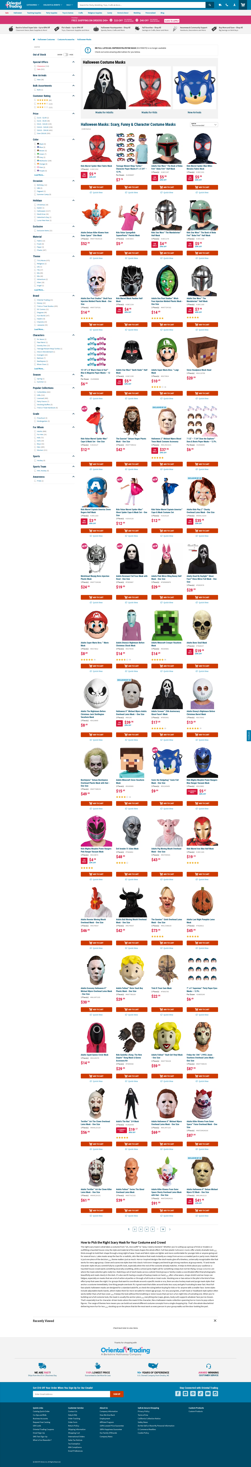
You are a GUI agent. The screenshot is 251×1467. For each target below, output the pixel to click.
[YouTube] (208, 1393)
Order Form (72, 1422)
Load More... (39, 175)
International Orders (76, 1436)
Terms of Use (143, 1415)
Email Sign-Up (39, 1433)
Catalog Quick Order (41, 1411)
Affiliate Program (107, 1422)
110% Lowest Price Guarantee (112, 1425)
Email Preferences (75, 1451)
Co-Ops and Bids (39, 1415)
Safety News (143, 1422)
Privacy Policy (143, 1411)
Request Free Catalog (41, 1422)
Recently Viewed (43, 1321)
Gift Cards (37, 1425)
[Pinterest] (193, 1393)
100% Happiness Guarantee (111, 1429)
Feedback (248, 735)
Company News (106, 1436)
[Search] (210, 5)
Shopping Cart (74, 1433)
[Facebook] (178, 1393)
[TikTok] (200, 1393)
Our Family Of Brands (108, 1433)
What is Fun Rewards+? (42, 1440)
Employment (105, 1418)
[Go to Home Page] (34, 39)
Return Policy (73, 1425)
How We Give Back (107, 1415)
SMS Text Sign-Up (40, 1436)
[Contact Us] (227, 5)
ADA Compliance (75, 1447)
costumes (206, 1268)
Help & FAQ (72, 1415)
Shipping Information (76, 1429)
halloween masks (182, 1250)
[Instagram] (215, 1393)
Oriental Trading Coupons (43, 1429)
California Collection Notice (149, 1418)
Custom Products (196, 1411)
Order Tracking (74, 1418)
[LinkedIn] (185, 1393)
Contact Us (72, 1411)
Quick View (97, 192)
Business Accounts (40, 1418)
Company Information (109, 1411)
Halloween (147, 1262)
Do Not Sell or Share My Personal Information (156, 1425)
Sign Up (116, 1394)
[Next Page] (169, 1229)
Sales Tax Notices (75, 1440)
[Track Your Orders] (220, 5)
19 (163, 1229)
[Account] (234, 5)
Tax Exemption (74, 1443)
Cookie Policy (143, 1433)
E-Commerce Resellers (147, 1429)
